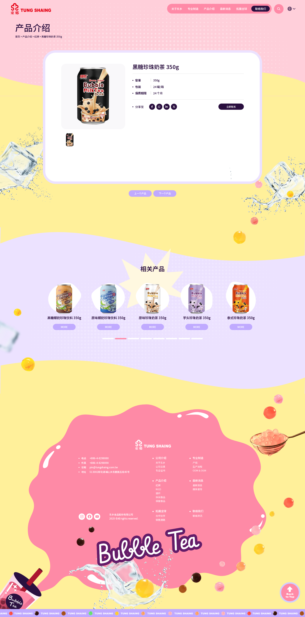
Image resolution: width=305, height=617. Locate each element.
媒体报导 (197, 489)
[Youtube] (97, 516)
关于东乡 (176, 9)
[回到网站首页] (30, 9)
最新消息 (225, 9)
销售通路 (160, 519)
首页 (17, 36)
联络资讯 (197, 515)
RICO (158, 489)
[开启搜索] (279, 9)
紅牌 (36, 36)
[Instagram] (82, 516)
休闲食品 (160, 497)
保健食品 (160, 501)
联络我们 (260, 9)
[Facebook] (89, 516)
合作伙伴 (160, 515)
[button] (108, 338)
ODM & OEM (199, 470)
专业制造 (193, 9)
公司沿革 (160, 466)
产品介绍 (209, 9)
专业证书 (160, 470)
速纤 (158, 493)
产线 (195, 462)
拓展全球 (241, 9)
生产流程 (197, 466)
